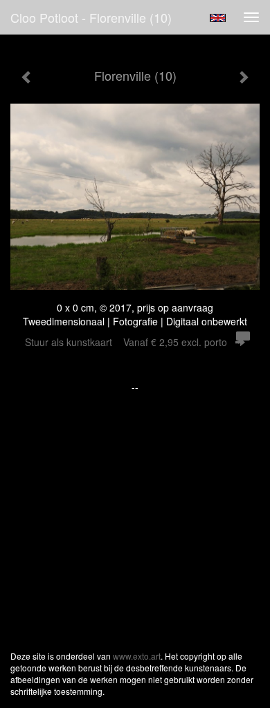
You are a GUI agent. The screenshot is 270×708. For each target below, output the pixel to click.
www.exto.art (137, 656)
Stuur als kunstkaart (126, 342)
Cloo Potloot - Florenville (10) (91, 17)
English (218, 18)
